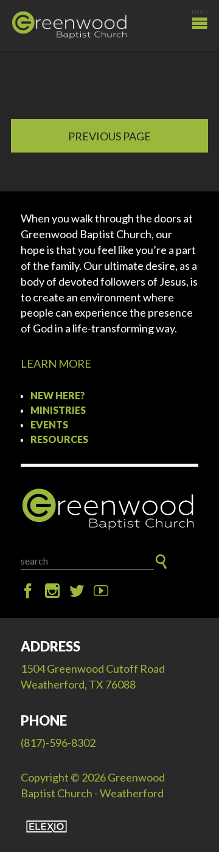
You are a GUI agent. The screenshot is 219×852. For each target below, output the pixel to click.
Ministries (58, 410)
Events (49, 424)
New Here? (57, 395)
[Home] (109, 510)
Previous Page (109, 136)
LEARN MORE (56, 363)
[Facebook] (28, 591)
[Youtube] (101, 591)
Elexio (46, 826)
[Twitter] (76, 591)
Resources (59, 439)
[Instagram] (52, 591)
